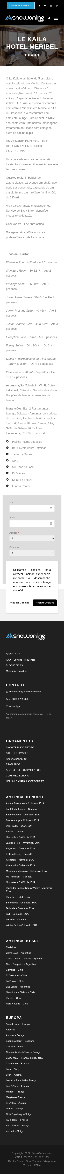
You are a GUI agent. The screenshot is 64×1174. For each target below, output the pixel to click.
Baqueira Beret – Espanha (20, 1040)
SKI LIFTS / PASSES (17, 753)
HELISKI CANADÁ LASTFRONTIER (25, 781)
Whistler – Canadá (16, 919)
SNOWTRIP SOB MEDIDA (20, 747)
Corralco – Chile (14, 969)
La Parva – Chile (15, 981)
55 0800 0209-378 (19, 699)
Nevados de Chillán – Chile (20, 992)
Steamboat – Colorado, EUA (21, 902)
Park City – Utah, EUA (18, 897)
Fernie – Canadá (15, 831)
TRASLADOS (13, 764)
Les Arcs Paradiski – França (21, 1080)
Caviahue (11, 947)
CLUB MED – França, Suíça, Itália (24, 1057)
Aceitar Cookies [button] (45, 602)
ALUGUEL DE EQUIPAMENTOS (23, 770)
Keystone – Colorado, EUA (20, 848)
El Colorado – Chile (16, 975)
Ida (12, 502)
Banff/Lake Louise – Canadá (21, 809)
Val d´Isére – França (17, 1119)
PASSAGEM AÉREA (16, 758)
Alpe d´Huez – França (18, 1024)
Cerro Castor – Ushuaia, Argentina (24, 958)
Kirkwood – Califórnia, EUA (20, 865)
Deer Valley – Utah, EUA (19, 825)
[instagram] (57, 6)
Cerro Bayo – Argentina (18, 952)
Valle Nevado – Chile (17, 1003)
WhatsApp (14, 706)
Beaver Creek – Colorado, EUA (23, 814)
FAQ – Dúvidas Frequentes (20, 659)
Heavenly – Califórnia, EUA (20, 837)
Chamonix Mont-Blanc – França (23, 1052)
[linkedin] (45, 6)
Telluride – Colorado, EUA (20, 908)
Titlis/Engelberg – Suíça (18, 1114)
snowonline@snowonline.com (25, 691)
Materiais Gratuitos (16, 671)
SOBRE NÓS (13, 654)
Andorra (10, 1029)
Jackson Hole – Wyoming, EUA (22, 842)
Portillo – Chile (14, 998)
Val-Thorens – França (18, 1125)
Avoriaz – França (15, 1035)
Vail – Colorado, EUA (17, 914)
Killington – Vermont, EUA (20, 859)
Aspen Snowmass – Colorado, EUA (25, 803)
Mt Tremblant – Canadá (19, 876)
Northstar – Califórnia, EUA (20, 882)
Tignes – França (15, 1108)
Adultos (14, 532)
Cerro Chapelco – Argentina (21, 964)
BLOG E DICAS (14, 665)
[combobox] (32, 508)
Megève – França (15, 1097)
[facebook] (39, 6)
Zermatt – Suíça (14, 1131)
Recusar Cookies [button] (19, 602)
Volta (12, 517)
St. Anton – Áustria (16, 1103)
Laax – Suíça (13, 1069)
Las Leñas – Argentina (18, 986)
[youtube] (51, 6)
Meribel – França (15, 1091)
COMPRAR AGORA (20, 5)
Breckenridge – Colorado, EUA (22, 820)
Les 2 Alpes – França (17, 1086)
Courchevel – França (17, 1063)
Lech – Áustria (14, 1074)
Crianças (14, 547)
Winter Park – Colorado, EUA (21, 925)
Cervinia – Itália (14, 1046)
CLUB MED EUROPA (17, 775)
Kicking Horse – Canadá (19, 854)
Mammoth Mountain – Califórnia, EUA (26, 871)
